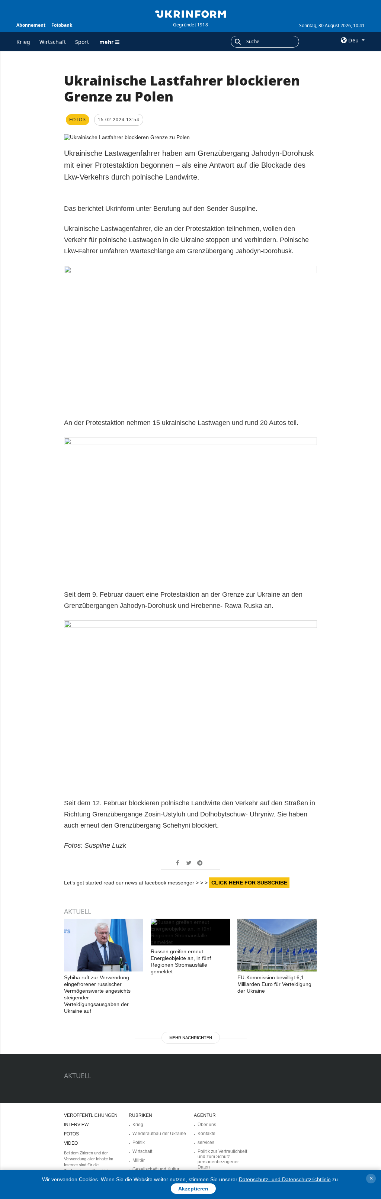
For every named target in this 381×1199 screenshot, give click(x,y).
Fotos (71, 1134)
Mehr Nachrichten (190, 1037)
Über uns (207, 1124)
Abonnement (30, 25)
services (206, 1142)
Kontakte (206, 1133)
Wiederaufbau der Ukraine (159, 1133)
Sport (82, 41)
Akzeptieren (193, 1189)
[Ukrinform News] (190, 13)
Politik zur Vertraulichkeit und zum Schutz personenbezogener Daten (222, 1159)
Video (71, 1143)
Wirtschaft (52, 41)
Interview (76, 1124)
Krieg (23, 41)
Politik (138, 1142)
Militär (138, 1160)
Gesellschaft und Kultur (155, 1169)
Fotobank (61, 25)
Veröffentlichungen (91, 1115)
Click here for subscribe (249, 883)
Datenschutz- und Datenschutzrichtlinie (285, 1179)
